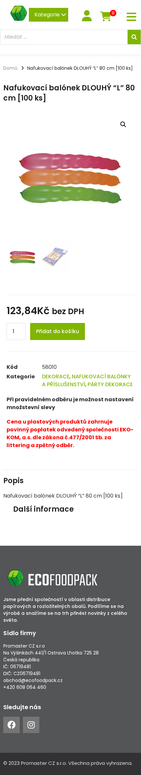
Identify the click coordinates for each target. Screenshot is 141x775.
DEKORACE (56, 376)
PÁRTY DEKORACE (110, 384)
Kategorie (47, 14)
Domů (10, 68)
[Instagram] (31, 725)
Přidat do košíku (57, 331)
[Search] (134, 37)
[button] (123, 124)
